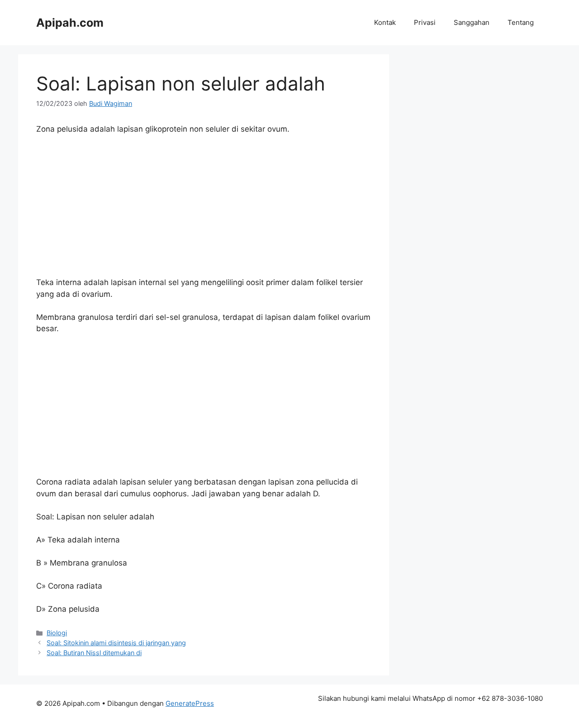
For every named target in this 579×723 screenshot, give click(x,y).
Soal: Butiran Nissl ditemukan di (94, 652)
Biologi (57, 633)
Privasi (425, 22)
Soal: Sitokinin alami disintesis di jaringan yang (116, 643)
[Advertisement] (203, 210)
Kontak (385, 22)
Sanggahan (471, 22)
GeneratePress (190, 703)
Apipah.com (70, 22)
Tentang (521, 22)
